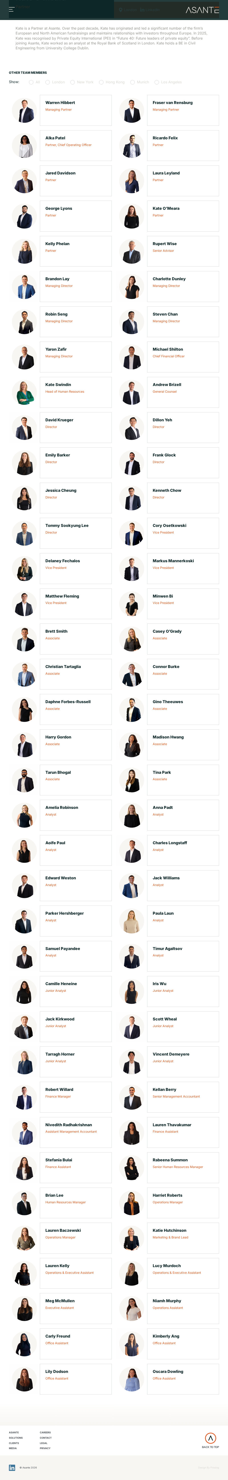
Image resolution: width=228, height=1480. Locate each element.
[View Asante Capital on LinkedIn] (12, 1468)
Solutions (16, 1437)
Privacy (45, 1448)
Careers (45, 1432)
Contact (46, 1437)
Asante (14, 1432)
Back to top (210, 1447)
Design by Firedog (208, 1467)
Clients (14, 1443)
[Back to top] (210, 1438)
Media (13, 1448)
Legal (43, 1443)
